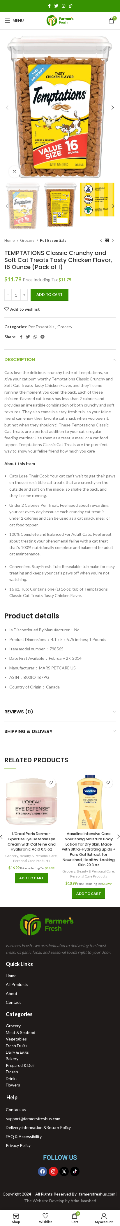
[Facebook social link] (49, 6)
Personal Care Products (31, 860)
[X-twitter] (64, 1171)
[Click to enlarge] (14, 172)
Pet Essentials (53, 240)
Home (9, 240)
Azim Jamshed (83, 1200)
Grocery (27, 240)
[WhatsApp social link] (35, 337)
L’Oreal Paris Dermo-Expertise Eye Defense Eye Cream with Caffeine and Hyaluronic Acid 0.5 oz (32, 841)
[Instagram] (53, 1171)
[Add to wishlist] (50, 783)
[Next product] (113, 241)
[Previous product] (101, 241)
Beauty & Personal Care (38, 855)
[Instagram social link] (63, 6)
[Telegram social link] (42, 337)
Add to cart (49, 294)
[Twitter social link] (56, 6)
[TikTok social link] (70, 6)
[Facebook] (42, 1171)
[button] (19, 463)
